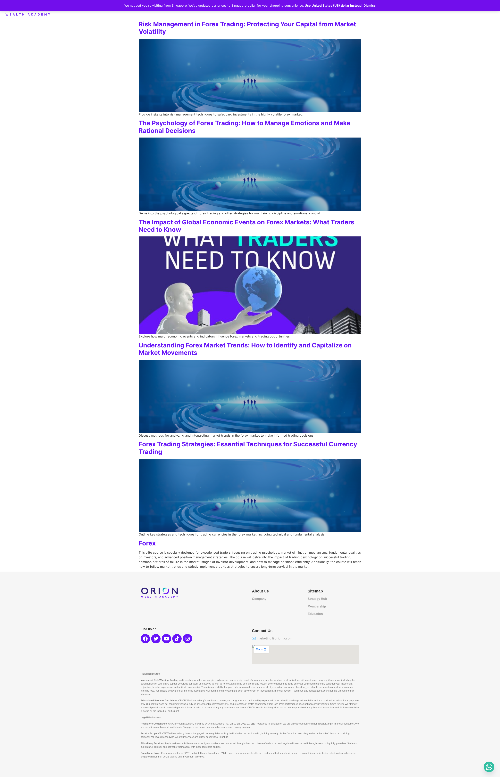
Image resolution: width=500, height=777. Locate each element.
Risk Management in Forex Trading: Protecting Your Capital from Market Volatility (247, 27)
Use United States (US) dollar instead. (333, 5)
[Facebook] (145, 638)
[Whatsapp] (489, 767)
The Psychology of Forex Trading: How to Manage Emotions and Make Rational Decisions (244, 126)
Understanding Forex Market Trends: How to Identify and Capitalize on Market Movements (245, 348)
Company (259, 598)
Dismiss (369, 5)
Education (315, 613)
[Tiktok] (177, 638)
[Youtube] (166, 638)
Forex (147, 543)
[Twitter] (156, 638)
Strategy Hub (317, 598)
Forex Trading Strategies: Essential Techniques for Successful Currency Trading (248, 447)
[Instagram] (187, 638)
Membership (317, 606)
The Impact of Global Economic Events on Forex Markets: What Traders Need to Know (246, 225)
